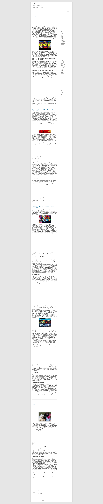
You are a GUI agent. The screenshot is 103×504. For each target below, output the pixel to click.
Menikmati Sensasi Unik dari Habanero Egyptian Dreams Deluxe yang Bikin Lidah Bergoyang (66, 27)
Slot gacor (62, 96)
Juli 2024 (62, 56)
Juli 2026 (62, 33)
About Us (33, 7)
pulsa (49, 492)
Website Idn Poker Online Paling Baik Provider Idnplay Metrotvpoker (43, 15)
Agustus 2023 (62, 67)
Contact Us (37, 7)
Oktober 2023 (62, 65)
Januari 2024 (62, 62)
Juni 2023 (62, 69)
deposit (43, 492)
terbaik (55, 103)
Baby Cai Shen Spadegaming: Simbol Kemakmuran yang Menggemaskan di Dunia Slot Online (65, 20)
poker (50, 103)
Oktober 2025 (62, 42)
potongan (47, 492)
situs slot (62, 92)
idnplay (43, 103)
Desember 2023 (62, 63)
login (44, 200)
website (35, 292)
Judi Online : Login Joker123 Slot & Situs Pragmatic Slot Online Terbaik (43, 298)
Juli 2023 (62, 68)
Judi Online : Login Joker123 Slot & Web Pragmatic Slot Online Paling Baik (43, 110)
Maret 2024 (62, 60)
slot (61, 90)
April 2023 (62, 71)
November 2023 (63, 64)
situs (53, 103)
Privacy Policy (42, 7)
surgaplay (52, 492)
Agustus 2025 (62, 44)
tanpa (54, 492)
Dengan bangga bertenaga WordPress (40, 500)
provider (52, 103)
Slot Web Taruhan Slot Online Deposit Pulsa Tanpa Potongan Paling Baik (44, 403)
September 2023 (63, 66)
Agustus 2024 (62, 55)
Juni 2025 (62, 46)
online (48, 103)
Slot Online (37, 103)
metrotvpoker (45, 103)
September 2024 (63, 54)
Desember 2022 (62, 75)
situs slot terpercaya (63, 86)
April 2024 (62, 59)
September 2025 (63, 43)
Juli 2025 (62, 45)
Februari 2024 (62, 61)
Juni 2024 (62, 57)
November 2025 (63, 41)
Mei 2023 (62, 70)
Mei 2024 (62, 58)
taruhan (33, 493)
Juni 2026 (62, 34)
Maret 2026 (62, 37)
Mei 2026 (62, 35)
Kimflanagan (35, 4)
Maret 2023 (62, 72)
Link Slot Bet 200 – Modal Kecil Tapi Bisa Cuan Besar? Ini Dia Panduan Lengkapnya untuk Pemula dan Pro (66, 17)
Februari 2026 (62, 38)
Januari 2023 (62, 74)
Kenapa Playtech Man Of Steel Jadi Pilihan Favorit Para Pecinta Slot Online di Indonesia (66, 23)
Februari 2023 (62, 73)
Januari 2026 (62, 39)
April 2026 (62, 36)
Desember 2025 (62, 40)
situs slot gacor (62, 88)
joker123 (43, 200)
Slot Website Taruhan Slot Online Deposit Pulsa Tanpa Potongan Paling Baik (43, 207)
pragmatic (48, 200)
